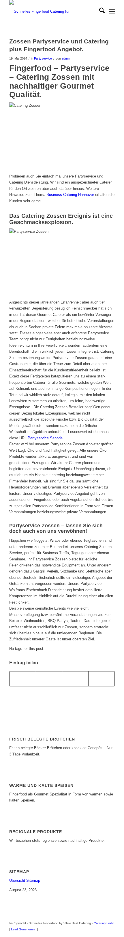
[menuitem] (99, 11)
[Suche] (99, 11)
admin (66, 58)
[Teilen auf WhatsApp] (75, 678)
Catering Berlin (104, 923)
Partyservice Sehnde (45, 438)
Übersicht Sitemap (24, 880)
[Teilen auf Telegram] (101, 678)
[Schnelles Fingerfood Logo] (51, 11)
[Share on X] (49, 678)
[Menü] (112, 11)
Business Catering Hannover (70, 194)
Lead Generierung (23, 929)
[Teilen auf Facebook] (23, 678)
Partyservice (43, 58)
